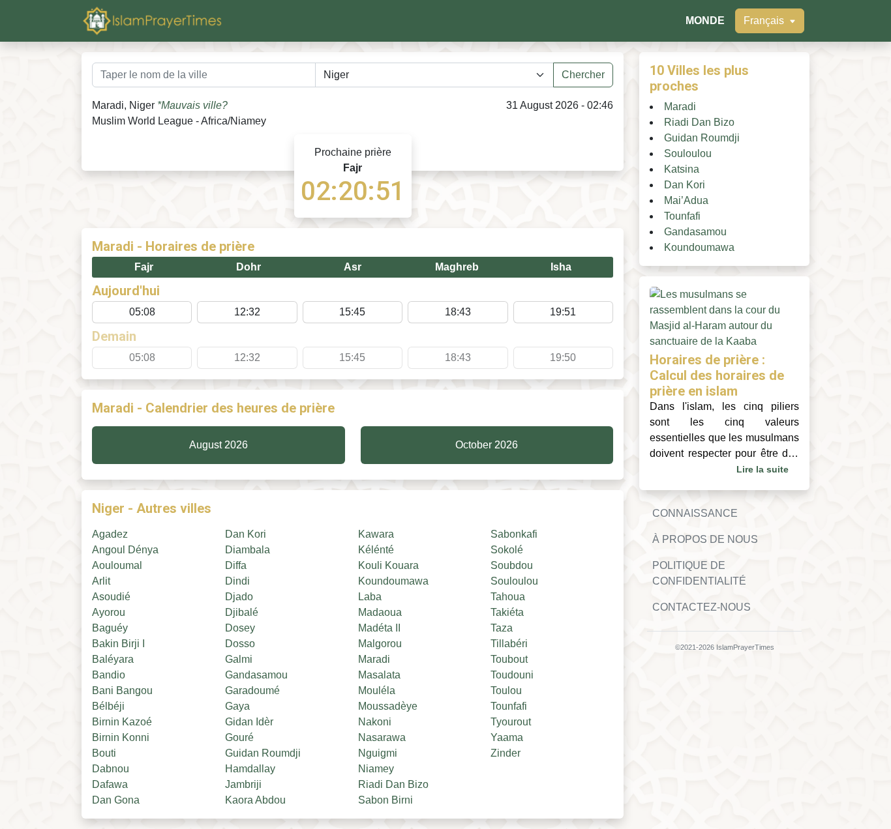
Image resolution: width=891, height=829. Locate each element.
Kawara (376, 534)
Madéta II (379, 627)
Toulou (506, 690)
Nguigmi (377, 753)
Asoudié (111, 596)
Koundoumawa (393, 581)
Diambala (247, 549)
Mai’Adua (686, 200)
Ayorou (108, 612)
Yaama (507, 737)
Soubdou (512, 565)
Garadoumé (252, 690)
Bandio (108, 674)
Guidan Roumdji (263, 753)
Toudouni (512, 674)
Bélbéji (108, 706)
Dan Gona (116, 800)
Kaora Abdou (255, 800)
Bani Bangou (122, 690)
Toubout (509, 659)
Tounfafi (509, 706)
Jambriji (243, 784)
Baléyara (113, 659)
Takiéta (507, 612)
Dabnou (110, 768)
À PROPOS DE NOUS (705, 539)
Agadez (110, 534)
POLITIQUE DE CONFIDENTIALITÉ (699, 573)
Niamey (376, 768)
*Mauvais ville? (192, 105)
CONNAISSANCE (695, 513)
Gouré (239, 737)
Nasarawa (382, 737)
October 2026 (486, 444)
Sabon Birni (385, 800)
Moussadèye (387, 706)
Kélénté (376, 549)
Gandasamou (256, 674)
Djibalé (241, 612)
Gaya (237, 706)
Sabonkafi (514, 534)
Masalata (379, 674)
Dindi (237, 581)
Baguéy (110, 627)
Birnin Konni (120, 737)
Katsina (681, 169)
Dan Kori (245, 534)
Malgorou (380, 643)
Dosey (240, 627)
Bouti (104, 753)
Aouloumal (117, 565)
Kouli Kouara (388, 565)
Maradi (374, 659)
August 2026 (218, 444)
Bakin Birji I (118, 643)
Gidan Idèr (249, 721)
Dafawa (110, 784)
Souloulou (514, 581)
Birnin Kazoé (122, 721)
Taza (502, 627)
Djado (239, 596)
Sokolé (507, 549)
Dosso (240, 643)
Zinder (506, 753)
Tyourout (511, 721)
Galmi (238, 659)
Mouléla (376, 690)
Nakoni (374, 721)
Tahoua (508, 596)
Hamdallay (250, 768)
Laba (370, 596)
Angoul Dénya (125, 549)
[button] (769, 20)
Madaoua (380, 612)
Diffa (236, 565)
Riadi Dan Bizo (393, 784)
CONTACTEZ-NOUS (701, 607)
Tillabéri (509, 643)
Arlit (101, 581)
